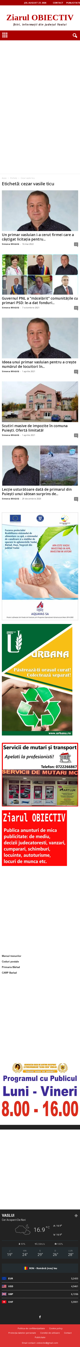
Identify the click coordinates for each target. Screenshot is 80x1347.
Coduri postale (10, 961)
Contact (58, 2)
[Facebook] (40, 1317)
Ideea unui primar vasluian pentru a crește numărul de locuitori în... (39, 364)
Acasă (4, 178)
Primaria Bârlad (11, 967)
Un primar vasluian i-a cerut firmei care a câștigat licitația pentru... (38, 237)
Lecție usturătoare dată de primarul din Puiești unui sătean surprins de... (37, 491)
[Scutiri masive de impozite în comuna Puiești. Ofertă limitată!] (40, 401)
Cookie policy (56, 1328)
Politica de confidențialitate (31, 1328)
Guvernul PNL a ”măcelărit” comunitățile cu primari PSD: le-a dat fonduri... (40, 300)
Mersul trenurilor (11, 956)
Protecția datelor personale (22, 1332)
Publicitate (73, 2)
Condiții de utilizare (50, 1332)
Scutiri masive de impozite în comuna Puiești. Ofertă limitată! (35, 428)
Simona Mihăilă (10, 244)
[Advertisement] (40, 63)
